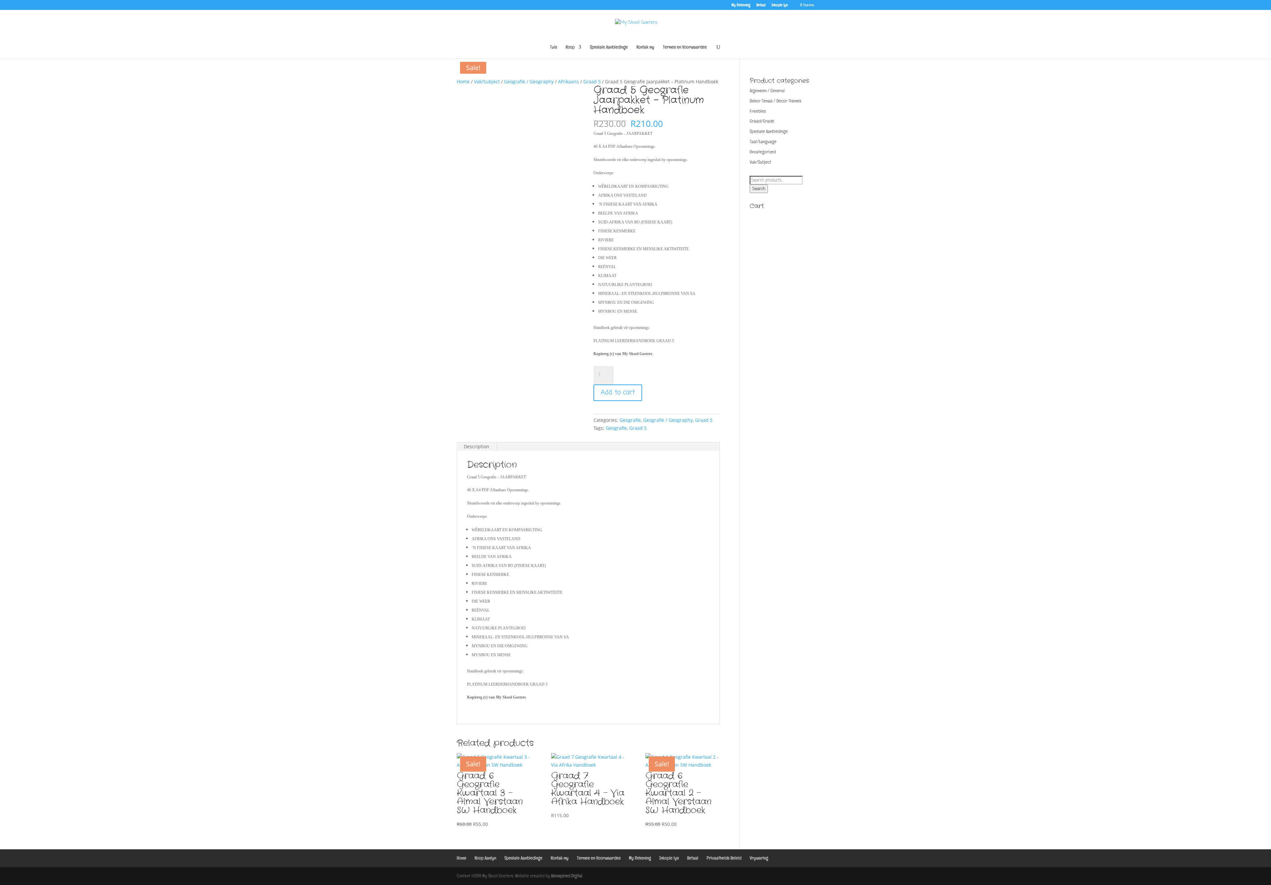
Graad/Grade (762, 121)
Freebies (758, 111)
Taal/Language (763, 141)
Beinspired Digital (567, 876)
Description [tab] (476, 446)
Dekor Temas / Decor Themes (775, 101)
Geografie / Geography (529, 81)
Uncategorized (763, 152)
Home (463, 81)
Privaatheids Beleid (724, 858)
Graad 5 (592, 81)
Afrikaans (568, 81)
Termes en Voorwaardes (685, 47)
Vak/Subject (487, 81)
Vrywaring (759, 858)
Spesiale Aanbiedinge (609, 47)
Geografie (630, 420)
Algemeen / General (767, 91)
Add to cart (618, 392)
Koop (570, 47)
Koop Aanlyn (485, 858)
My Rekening (740, 5)
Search (758, 188)
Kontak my (645, 47)
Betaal (761, 5)
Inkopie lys (780, 5)
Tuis (553, 47)
